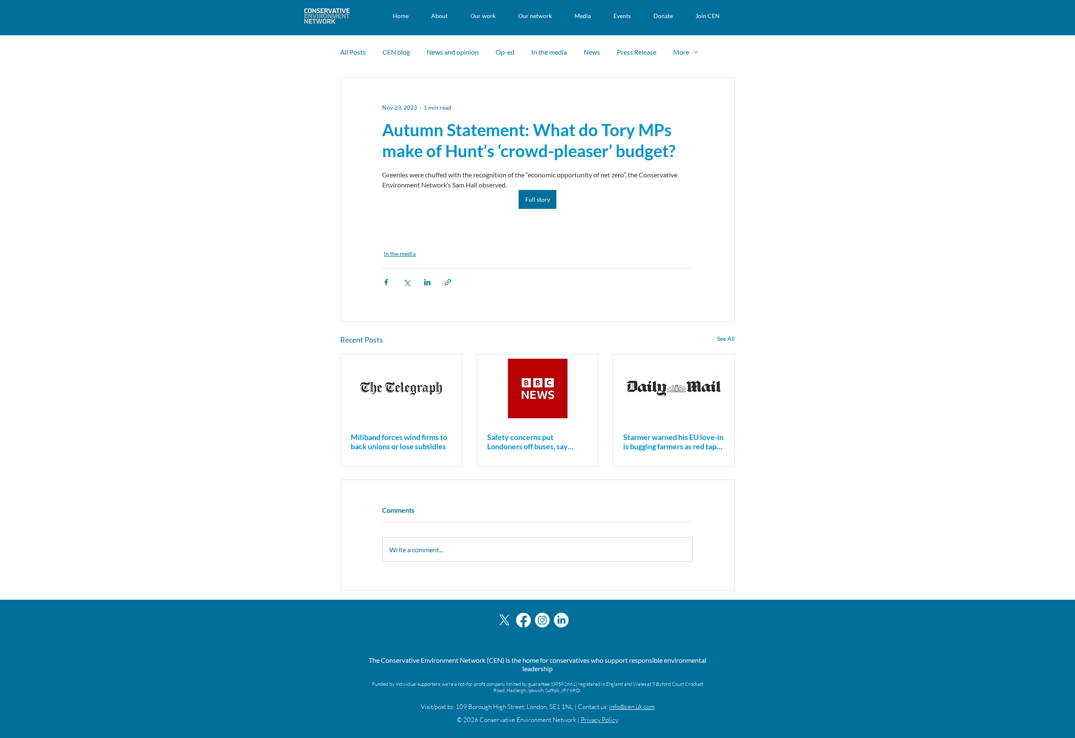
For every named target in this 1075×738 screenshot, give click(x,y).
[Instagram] (542, 620)
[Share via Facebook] (386, 282)
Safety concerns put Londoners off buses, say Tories (527, 441)
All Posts (353, 52)
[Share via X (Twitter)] (407, 282)
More (681, 52)
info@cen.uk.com (632, 707)
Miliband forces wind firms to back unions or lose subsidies (399, 441)
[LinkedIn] (561, 620)
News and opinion (453, 52)
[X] (504, 620)
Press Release (636, 52)
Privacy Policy (599, 720)
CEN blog (396, 52)
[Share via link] (448, 282)
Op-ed (505, 52)
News (592, 52)
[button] (439, 15)
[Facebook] (523, 620)
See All (726, 338)
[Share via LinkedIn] (427, 282)
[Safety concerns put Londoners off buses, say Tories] (537, 388)
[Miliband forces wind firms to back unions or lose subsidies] (401, 388)
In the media (549, 52)
